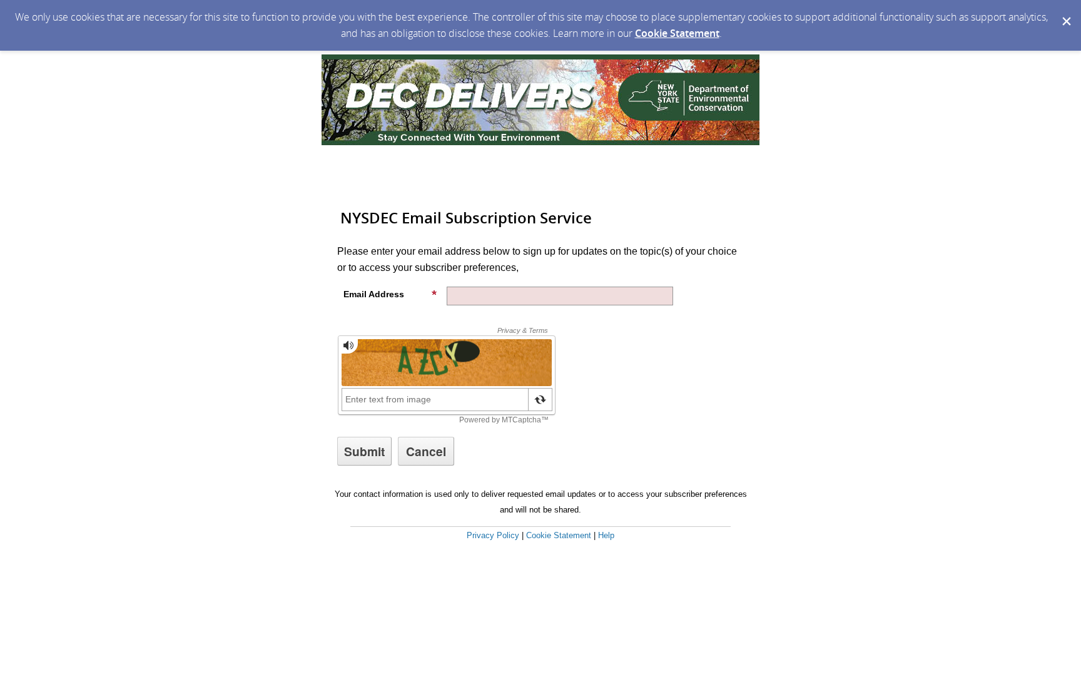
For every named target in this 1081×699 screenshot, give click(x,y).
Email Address (373, 294)
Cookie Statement (677, 33)
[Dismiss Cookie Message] (1065, 12)
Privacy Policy (493, 535)
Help (606, 535)
